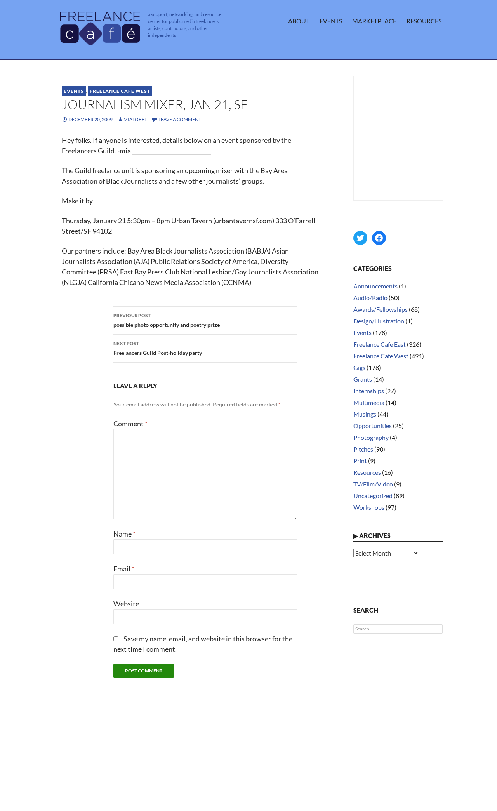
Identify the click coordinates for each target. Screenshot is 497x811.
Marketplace (374, 20)
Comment (130, 423)
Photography (371, 437)
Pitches (363, 449)
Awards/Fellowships (380, 309)
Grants (362, 379)
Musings (364, 414)
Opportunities (372, 425)
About (298, 20)
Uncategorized (373, 495)
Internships (368, 390)
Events (331, 20)
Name (124, 534)
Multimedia (368, 402)
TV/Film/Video (373, 484)
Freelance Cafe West (120, 91)
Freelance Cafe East (379, 344)
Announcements (375, 286)
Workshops (368, 507)
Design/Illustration (378, 321)
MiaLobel (135, 119)
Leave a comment (179, 119)
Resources (424, 20)
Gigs (359, 367)
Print (360, 460)
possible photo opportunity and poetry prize (166, 320)
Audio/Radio (370, 297)
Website (126, 603)
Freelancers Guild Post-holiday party (157, 348)
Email (123, 568)
